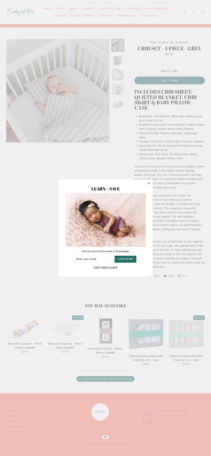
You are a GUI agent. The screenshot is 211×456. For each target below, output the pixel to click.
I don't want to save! (105, 267)
